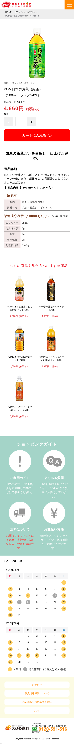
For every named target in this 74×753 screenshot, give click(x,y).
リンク (37, 710)
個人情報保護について (37, 693)
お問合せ (37, 684)
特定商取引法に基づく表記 (37, 702)
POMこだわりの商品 (25, 12)
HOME (8, 12)
